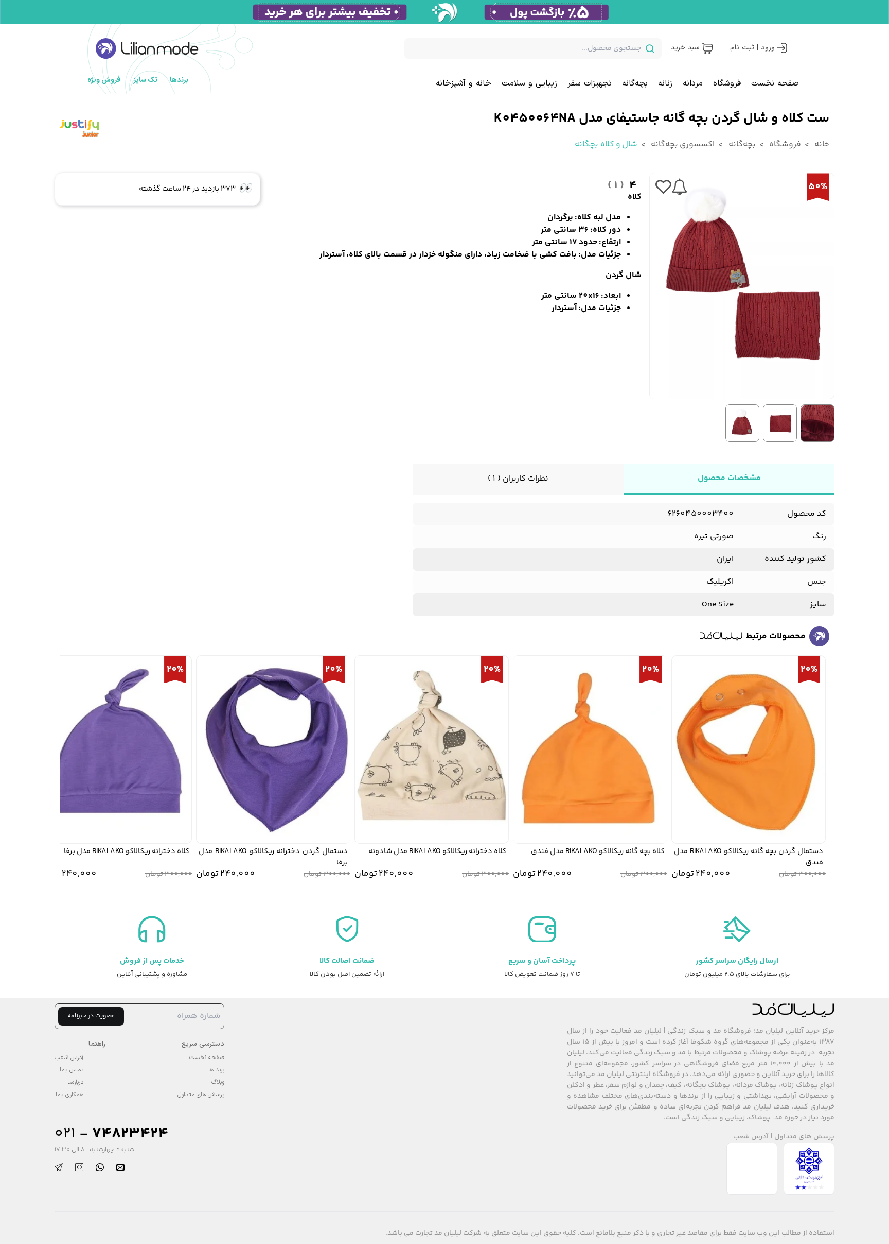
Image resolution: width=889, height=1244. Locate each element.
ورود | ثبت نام (752, 47)
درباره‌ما (75, 1082)
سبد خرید (685, 47)
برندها (179, 80)
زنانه (665, 83)
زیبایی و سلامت (529, 83)
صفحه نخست (775, 83)
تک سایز (145, 80)
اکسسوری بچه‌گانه (682, 144)
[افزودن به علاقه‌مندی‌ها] (663, 187)
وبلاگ (217, 1082)
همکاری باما (69, 1094)
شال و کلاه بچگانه (606, 144)
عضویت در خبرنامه (91, 1016)
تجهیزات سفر (589, 83)
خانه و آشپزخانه (463, 83)
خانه (821, 144)
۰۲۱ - (111, 1134)
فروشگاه (727, 83)
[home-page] (147, 48)
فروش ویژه (104, 80)
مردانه (693, 83)
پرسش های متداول (804, 1137)
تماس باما (71, 1070)
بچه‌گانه (635, 83)
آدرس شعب (751, 1137)
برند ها (216, 1070)
